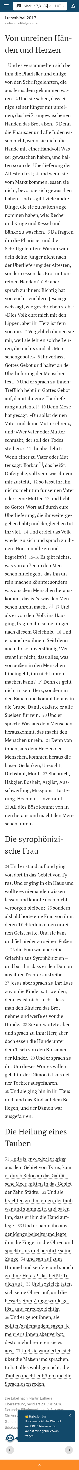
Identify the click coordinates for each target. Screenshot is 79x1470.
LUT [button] (58, 6)
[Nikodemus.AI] (10, 1438)
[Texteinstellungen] (73, 6)
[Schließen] (69, 1415)
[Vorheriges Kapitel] (10, 1450)
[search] (36, 6)
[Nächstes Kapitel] (69, 1450)
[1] (41, 463)
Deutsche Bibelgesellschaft (24, 23)
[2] (50, 605)
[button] (6, 6)
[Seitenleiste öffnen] (39, 1465)
